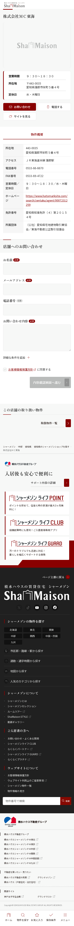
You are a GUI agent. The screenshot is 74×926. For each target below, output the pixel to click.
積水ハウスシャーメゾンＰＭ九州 (19, 863)
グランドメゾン (45, 877)
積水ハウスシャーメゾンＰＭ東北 (19, 839)
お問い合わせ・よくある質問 (23, 738)
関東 (51, 629)
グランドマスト (45, 896)
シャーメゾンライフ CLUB (22, 743)
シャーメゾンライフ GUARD (23, 754)
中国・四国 (51, 636)
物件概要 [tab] (37, 134)
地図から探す (18, 671)
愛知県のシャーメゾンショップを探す (51, 446)
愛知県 (28, 446)
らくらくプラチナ (17, 759)
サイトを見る (22, 116)
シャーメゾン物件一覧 (19, 785)
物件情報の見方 (16, 791)
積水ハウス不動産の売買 (15, 877)
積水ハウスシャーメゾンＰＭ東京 (19, 844)
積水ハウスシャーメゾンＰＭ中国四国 (21, 858)
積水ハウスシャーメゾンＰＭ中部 (19, 848)
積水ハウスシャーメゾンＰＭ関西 (19, 853)
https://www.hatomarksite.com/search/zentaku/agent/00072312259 (46, 200)
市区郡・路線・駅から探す (26, 651)
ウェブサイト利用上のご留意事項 (26, 780)
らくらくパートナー (18, 749)
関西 (32, 636)
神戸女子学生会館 (12, 896)
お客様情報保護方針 (20, 369)
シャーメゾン (9, 446)
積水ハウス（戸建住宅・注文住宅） (20, 882)
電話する (56, 107)
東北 (32, 629)
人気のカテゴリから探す (25, 681)
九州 (13, 642)
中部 (20, 446)
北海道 (13, 629)
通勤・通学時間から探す (25, 661)
